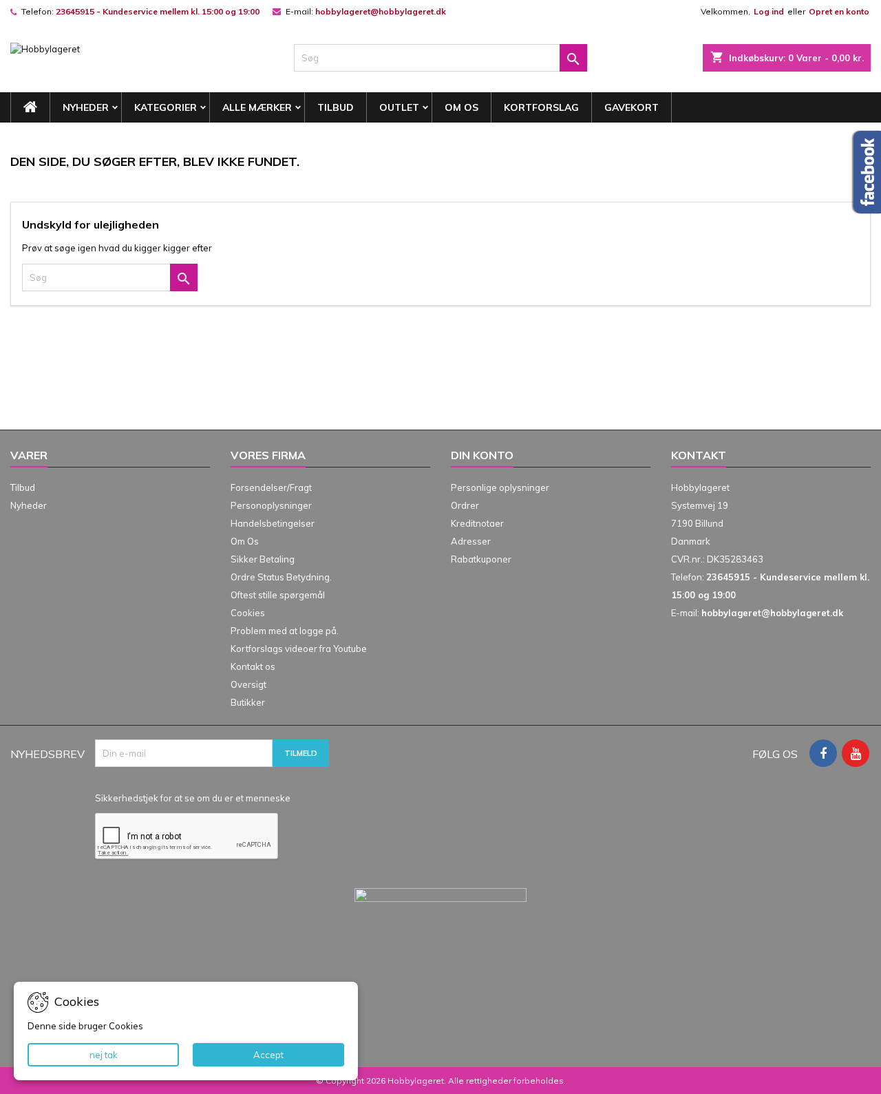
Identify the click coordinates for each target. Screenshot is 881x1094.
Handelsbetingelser (273, 523)
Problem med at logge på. (285, 630)
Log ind (769, 11)
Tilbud (335, 107)
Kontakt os (253, 666)
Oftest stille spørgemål (278, 594)
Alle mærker (257, 107)
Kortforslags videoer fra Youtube (299, 648)
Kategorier (165, 107)
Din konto (482, 455)
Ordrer (465, 505)
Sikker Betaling (263, 559)
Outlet (399, 107)
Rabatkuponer (481, 559)
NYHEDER (86, 107)
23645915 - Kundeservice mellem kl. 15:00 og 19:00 (157, 11)
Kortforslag (541, 107)
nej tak (103, 1054)
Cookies (248, 612)
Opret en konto (839, 11)
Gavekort (631, 107)
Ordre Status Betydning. (281, 576)
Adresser (471, 541)
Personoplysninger (271, 505)
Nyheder (28, 505)
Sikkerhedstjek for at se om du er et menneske (192, 797)
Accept (268, 1054)
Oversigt (248, 684)
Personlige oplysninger (500, 487)
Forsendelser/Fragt (271, 487)
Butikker (248, 702)
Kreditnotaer (477, 523)
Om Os (461, 107)
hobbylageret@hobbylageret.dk (380, 11)
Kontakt (698, 455)
